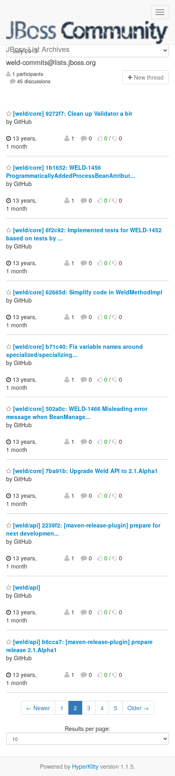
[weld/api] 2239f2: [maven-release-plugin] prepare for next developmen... (83, 529)
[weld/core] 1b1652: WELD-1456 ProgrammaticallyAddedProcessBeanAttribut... (70, 171)
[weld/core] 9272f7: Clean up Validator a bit (71, 113)
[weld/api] (25, 587)
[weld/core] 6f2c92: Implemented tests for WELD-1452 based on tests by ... (84, 234)
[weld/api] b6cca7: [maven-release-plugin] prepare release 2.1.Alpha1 (79, 646)
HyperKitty (85, 766)
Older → (138, 708)
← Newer (38, 708)
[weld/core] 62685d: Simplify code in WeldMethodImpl (86, 292)
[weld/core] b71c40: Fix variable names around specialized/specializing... (74, 350)
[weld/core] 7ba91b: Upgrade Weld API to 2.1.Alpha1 (84, 471)
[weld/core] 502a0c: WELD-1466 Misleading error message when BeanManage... (76, 412)
